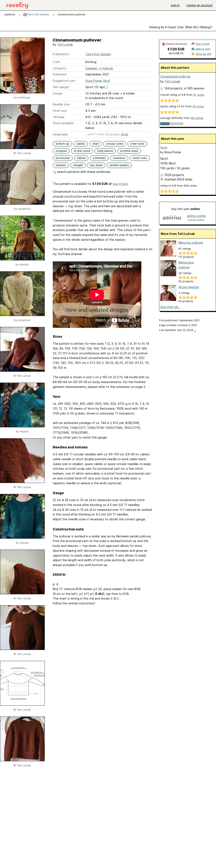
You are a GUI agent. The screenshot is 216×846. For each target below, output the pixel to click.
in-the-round (82, 150)
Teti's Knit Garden (38, 14)
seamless (119, 158)
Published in (61, 54)
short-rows (140, 158)
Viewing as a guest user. (180, 27)
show (124, 134)
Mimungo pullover (190, 242)
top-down (96, 165)
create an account (199, 5)
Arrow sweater (188, 287)
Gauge (57, 93)
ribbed (81, 158)
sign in (175, 5)
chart (95, 143)
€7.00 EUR (175, 49)
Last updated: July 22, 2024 (177, 330)
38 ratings (197, 118)
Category (59, 68)
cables (81, 143)
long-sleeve (105, 150)
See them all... (170, 307)
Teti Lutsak (65, 44)
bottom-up (62, 143)
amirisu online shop (196, 216)
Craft (56, 62)
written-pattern (119, 165)
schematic (99, 158)
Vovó (163, 147)
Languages (60, 134)
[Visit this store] (172, 217)
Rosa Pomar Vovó (97, 80)
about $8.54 (176, 53)
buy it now (120, 184)
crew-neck (137, 143)
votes (198, 94)
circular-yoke (114, 143)
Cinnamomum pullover (175, 76)
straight (78, 165)
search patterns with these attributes (83, 172)
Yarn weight (61, 87)
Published (59, 74)
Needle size (61, 104)
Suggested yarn (64, 80)
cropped (61, 150)
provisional (63, 158)
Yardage (59, 117)
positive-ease (129, 150)
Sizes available (63, 123)
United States (196, 220)
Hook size (60, 110)
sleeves (61, 165)
